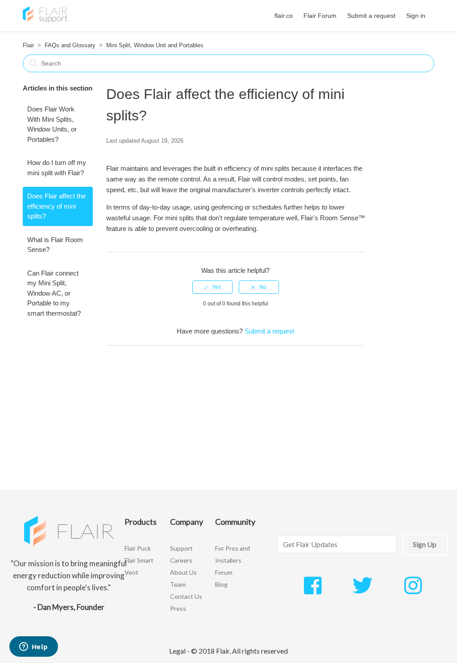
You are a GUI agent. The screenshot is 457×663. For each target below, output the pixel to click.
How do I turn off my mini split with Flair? (56, 168)
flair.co (283, 15)
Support (181, 548)
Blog (221, 584)
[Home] (45, 20)
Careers (181, 560)
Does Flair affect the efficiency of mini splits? (56, 206)
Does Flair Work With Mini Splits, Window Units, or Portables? (52, 124)
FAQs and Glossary (70, 45)
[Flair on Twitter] (362, 590)
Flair (28, 45)
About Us (183, 572)
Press (178, 608)
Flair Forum (320, 15)
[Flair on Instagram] (413, 590)
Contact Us (186, 596)
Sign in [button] (415, 15)
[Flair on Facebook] (313, 590)
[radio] (212, 287)
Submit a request (371, 15)
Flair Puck (138, 548)
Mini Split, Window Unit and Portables (155, 45)
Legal (177, 651)
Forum (224, 572)
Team (178, 584)
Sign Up (424, 544)
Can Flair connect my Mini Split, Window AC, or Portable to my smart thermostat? (54, 293)
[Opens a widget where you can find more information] (33, 647)
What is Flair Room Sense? (55, 245)
